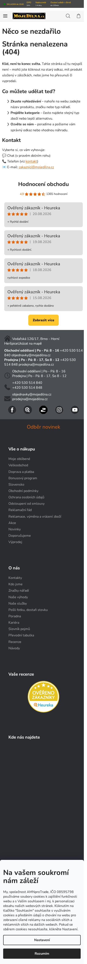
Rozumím (42, 953)
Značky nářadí (18, 590)
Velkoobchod (18, 465)
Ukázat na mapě (30, 343)
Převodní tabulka (21, 635)
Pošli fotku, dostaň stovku (28, 610)
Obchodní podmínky (23, 491)
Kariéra (13, 622)
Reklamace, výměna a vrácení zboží (34, 516)
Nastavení (42, 940)
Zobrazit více (43, 320)
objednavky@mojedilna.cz (30, 355)
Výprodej (15, 542)
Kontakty (15, 578)
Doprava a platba (21, 471)
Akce (12, 523)
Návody (14, 648)
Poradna (14, 616)
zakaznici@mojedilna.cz (36, 167)
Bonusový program (22, 478)
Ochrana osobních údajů (26, 497)
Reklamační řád (20, 510)
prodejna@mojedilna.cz (36, 364)
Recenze (14, 642)
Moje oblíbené (19, 459)
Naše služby (17, 603)
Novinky (14, 529)
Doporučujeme (19, 535)
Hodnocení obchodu (43, 184)
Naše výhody (18, 597)
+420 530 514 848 (27, 387)
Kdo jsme (15, 584)
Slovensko (16, 484)
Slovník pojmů (19, 629)
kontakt (31, 161)
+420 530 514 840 (27, 382)
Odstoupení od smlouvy (26, 503)
